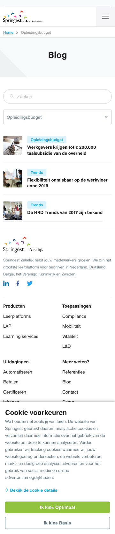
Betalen (10, 381)
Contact (70, 392)
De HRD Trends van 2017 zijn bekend (65, 212)
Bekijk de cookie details (33, 490)
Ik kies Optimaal (57, 507)
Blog (67, 381)
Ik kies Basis (57, 522)
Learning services (20, 336)
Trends (37, 172)
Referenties (73, 371)
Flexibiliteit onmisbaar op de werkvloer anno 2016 (67, 183)
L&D (66, 346)
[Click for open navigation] (105, 16)
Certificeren (14, 392)
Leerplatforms (17, 316)
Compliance (74, 316)
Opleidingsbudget (47, 139)
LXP (7, 326)
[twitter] (30, 284)
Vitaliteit (70, 336)
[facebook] (18, 284)
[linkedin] (6, 284)
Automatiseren (17, 371)
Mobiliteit (71, 326)
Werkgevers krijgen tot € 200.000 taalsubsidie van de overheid (61, 150)
